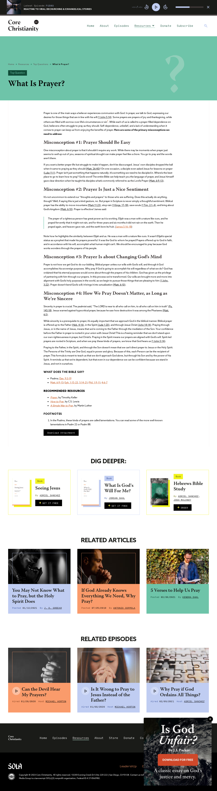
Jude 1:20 (103, 324)
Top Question (17, 72)
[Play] (156, 7)
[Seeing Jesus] (21, 491)
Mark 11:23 (94, 205)
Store (113, 738)
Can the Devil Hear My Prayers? (41, 692)
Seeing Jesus (47, 488)
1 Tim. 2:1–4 (148, 205)
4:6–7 (104, 382)
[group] (167, 7)
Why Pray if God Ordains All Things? (180, 692)
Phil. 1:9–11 (94, 382)
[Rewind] (146, 7)
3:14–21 (83, 382)
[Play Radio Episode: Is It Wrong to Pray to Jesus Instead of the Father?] (85, 691)
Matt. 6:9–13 (156, 180)
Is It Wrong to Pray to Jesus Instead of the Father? (112, 695)
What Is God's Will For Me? (118, 488)
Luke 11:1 (49, 172)
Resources (142, 25)
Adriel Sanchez (50, 495)
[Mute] (173, 7)
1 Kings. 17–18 (120, 205)
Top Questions (40, 64)
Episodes (121, 25)
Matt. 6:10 (66, 209)
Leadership (128, 766)
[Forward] (165, 7)
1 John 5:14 (104, 117)
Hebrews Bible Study (188, 486)
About (104, 25)
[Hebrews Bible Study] (159, 491)
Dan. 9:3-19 (65, 378)
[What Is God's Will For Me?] (90, 491)
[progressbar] (108, 15)
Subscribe (185, 25)
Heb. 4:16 (78, 324)
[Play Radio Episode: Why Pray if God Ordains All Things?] (155, 691)
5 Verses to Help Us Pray (175, 590)
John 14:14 (144, 324)
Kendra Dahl (190, 597)
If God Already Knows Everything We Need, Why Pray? (108, 596)
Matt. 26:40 (93, 168)
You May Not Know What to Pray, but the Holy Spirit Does (38, 596)
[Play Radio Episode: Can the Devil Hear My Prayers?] (16, 691)
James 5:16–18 (123, 226)
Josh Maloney (182, 500)
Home (90, 25)
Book (40, 481)
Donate (165, 25)
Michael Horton (56, 701)
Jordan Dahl (117, 498)
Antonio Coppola (124, 608)
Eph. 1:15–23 (71, 382)
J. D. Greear (53, 608)
